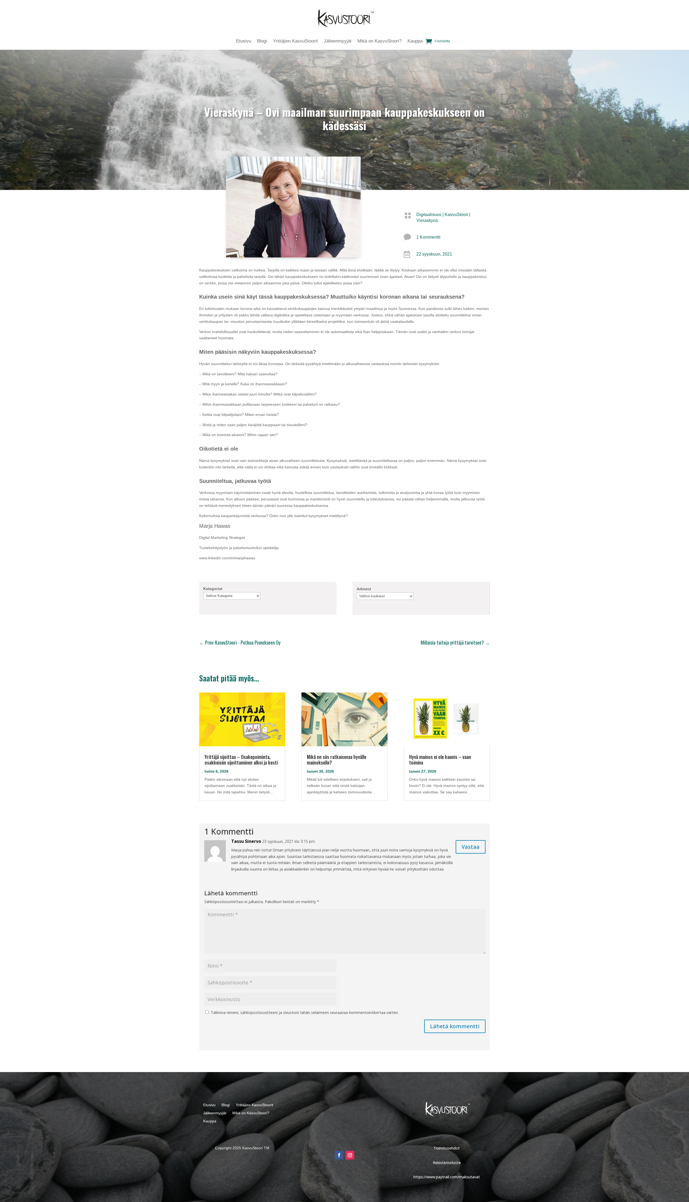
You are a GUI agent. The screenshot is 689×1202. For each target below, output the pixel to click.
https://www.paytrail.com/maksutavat (446, 1176)
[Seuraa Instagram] (350, 1155)
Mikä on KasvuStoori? (379, 41)
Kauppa (415, 41)
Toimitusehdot (447, 1148)
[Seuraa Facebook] (339, 1155)
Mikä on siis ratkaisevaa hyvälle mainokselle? (336, 759)
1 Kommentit (428, 237)
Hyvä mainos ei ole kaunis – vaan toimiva (440, 759)
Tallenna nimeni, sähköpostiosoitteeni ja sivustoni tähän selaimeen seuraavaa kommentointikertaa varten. (305, 1012)
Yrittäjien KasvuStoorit (295, 41)
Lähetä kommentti (455, 1026)
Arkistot (364, 589)
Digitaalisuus (428, 214)
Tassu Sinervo (246, 841)
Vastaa (471, 846)
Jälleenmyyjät (337, 41)
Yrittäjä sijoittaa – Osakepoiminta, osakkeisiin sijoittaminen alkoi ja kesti (241, 759)
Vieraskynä (427, 220)
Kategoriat (212, 588)
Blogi (262, 41)
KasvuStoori (456, 214)
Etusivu (243, 41)
